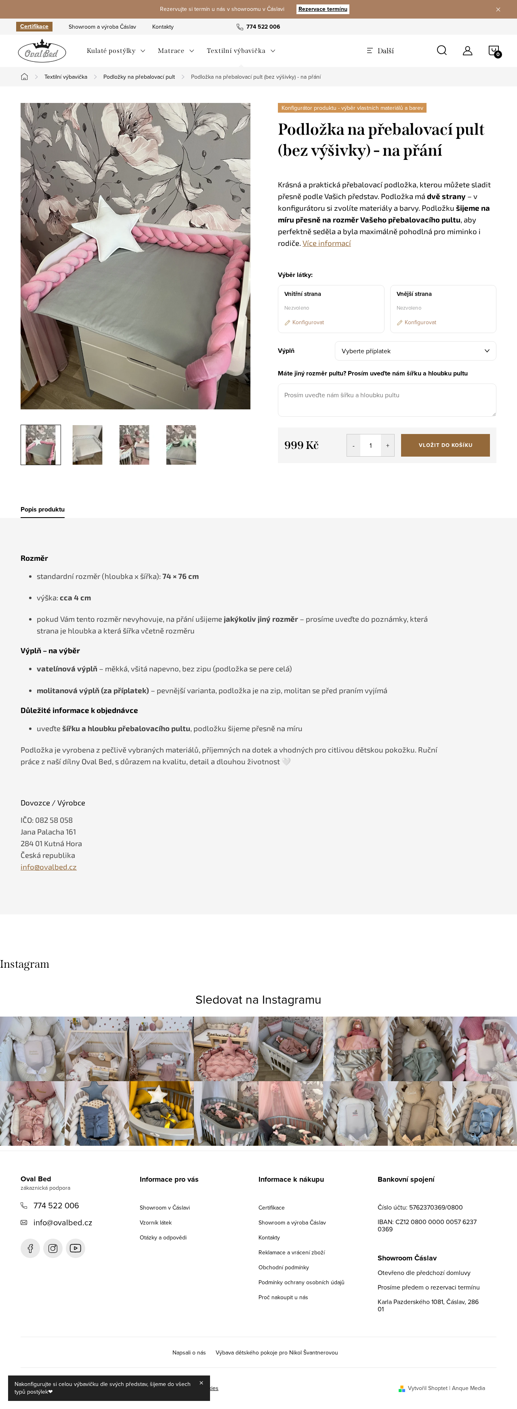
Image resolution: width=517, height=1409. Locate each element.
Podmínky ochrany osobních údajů (301, 1282)
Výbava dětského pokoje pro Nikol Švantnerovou (277, 1352)
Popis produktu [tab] (43, 509)
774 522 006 (56, 1205)
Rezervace (322, 9)
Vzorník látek (156, 1222)
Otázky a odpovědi (163, 1237)
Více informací (327, 242)
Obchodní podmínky (283, 1267)
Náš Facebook (30, 1248)
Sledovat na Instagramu (258, 999)
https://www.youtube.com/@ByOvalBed (75, 1248)
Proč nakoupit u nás (283, 1297)
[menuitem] (116, 51)
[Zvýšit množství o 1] (387, 445)
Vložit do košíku (446, 445)
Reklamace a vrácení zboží (291, 1252)
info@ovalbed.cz (63, 1222)
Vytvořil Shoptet (428, 1388)
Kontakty (163, 27)
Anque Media (468, 1388)
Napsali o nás (189, 1352)
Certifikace (34, 26)
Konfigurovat (308, 322)
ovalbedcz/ (53, 1248)
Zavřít (322, 474)
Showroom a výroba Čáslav (102, 27)
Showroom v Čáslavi (165, 1207)
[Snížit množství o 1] (353, 445)
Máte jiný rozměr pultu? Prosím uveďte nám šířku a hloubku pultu (373, 373)
